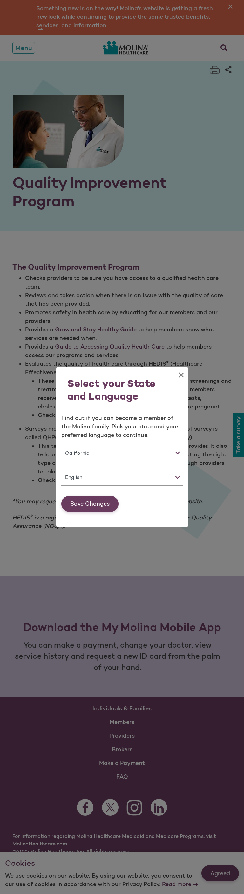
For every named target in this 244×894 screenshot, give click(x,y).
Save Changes (90, 503)
